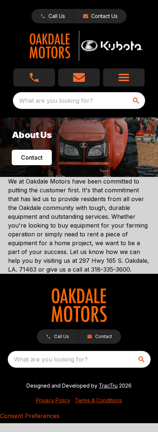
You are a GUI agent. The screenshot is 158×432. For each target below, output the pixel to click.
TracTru (108, 385)
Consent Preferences (30, 416)
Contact (32, 157)
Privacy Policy (53, 400)
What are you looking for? (56, 100)
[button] (52, 16)
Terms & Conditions (98, 400)
